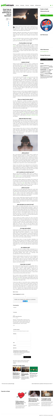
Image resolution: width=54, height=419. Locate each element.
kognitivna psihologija (43, 70)
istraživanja (46, 68)
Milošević (44, 71)
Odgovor (14, 325)
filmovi (41, 68)
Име (14, 342)
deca (41, 66)
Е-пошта (14, 345)
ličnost (48, 70)
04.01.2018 (29, 397)
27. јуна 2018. (16, 317)
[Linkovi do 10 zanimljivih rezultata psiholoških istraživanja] (47, 396)
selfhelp (50, 77)
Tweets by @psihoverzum (44, 51)
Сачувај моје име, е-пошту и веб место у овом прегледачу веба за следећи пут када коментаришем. (21, 351)
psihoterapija (51, 76)
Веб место (14, 347)
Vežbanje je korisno (19, 175)
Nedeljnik (41, 72)
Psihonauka (22, 5)
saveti (48, 77)
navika (23, 182)
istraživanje (43, 69)
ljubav (50, 70)
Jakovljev (47, 69)
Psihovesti (27, 5)
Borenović (47, 65)
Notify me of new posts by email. (18, 354)
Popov (42, 75)
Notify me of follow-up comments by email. (19, 353)
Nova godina (45, 72)
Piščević (47, 73)
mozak (47, 71)
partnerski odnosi (42, 73)
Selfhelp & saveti (38, 5)
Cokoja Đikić (50, 65)
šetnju (24, 112)
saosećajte (32, 110)
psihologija (41, 76)
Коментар (14, 333)
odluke (47, 72)
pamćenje (49, 72)
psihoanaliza (48, 75)
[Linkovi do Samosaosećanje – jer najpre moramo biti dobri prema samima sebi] (34, 396)
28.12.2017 (42, 397)
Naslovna (17, 5)
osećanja (27, 77)
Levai (46, 70)
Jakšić (50, 69)
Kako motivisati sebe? (33, 373)
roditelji (41, 77)
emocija (14, 45)
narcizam (49, 71)
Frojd (43, 68)
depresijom (18, 39)
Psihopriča (32, 5)
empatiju (19, 278)
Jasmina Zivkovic (17, 316)
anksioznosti (24, 66)
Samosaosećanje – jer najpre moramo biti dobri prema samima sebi (33, 400)
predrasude (45, 75)
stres (15, 192)
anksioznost (42, 65)
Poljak (50, 73)
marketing (41, 71)
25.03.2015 (17, 400)
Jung (52, 69)
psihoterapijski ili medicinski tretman (32, 114)
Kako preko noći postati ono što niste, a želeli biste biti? (16, 374)
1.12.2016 (10, 18)
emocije (51, 66)
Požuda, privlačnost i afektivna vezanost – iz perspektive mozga (20, 402)
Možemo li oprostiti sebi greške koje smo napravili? (25, 374)
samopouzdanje (44, 77)
